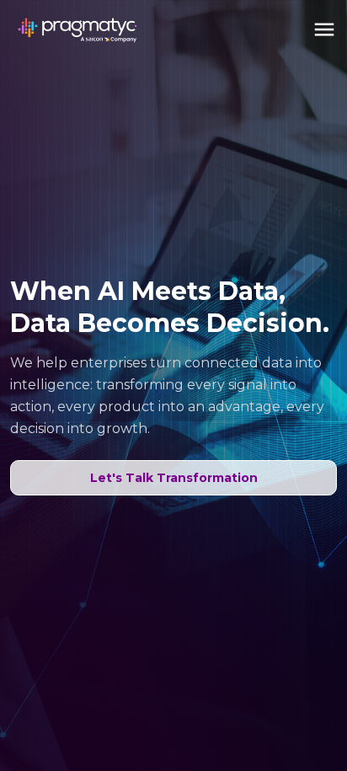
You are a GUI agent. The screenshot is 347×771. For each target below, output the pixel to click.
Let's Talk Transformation (174, 477)
